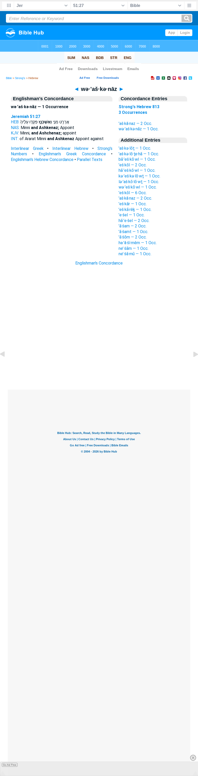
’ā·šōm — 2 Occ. (133, 237)
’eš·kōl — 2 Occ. (133, 165)
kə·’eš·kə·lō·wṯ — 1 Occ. (139, 176)
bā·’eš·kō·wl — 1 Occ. (137, 159)
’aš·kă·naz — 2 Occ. (135, 123)
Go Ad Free (9, 764)
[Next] (191, 365)
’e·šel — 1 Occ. (132, 214)
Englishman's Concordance (99, 263)
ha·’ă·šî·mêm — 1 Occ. (138, 242)
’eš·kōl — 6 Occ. (133, 192)
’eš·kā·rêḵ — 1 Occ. (135, 209)
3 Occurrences (133, 112)
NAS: (15, 127)
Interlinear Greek (27, 148)
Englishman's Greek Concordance (72, 153)
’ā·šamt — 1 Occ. (133, 231)
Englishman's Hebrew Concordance (42, 159)
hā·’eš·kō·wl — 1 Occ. (137, 170)
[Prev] (6, 365)
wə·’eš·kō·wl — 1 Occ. (138, 187)
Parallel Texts (89, 159)
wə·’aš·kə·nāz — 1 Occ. (139, 128)
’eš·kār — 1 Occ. (133, 203)
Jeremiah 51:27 (25, 116)
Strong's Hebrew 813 (139, 106)
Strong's (20, 78)
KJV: (15, 133)
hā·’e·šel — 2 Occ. (134, 220)
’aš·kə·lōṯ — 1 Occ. (135, 148)
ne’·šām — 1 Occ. (133, 248)
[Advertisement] (99, 358)
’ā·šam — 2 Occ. (132, 226)
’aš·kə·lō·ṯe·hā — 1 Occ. (139, 153)
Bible (9, 78)
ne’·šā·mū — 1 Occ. (135, 253)
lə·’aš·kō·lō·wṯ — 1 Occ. (139, 181)
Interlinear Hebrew (70, 148)
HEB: (15, 122)
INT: (15, 138)
